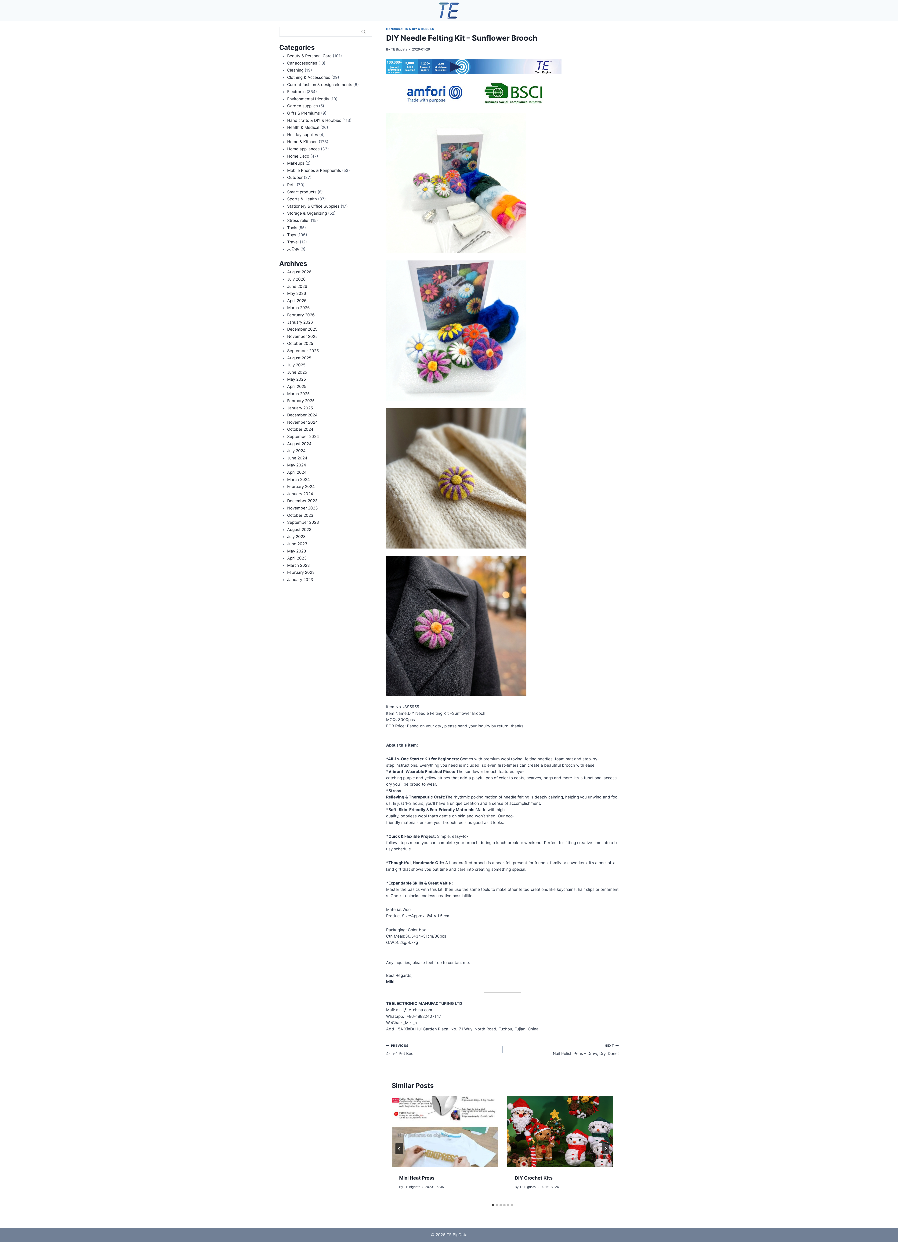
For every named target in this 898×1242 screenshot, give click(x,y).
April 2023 (297, 558)
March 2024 (298, 479)
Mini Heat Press (417, 1178)
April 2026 (297, 300)
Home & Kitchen (302, 141)
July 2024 (296, 450)
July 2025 (296, 365)
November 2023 (302, 508)
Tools (292, 227)
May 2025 (296, 379)
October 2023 (300, 515)
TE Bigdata (399, 49)
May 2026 (296, 293)
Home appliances (303, 149)
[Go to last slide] (399, 1148)
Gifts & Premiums (303, 113)
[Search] (363, 32)
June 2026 (297, 286)
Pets (291, 184)
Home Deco (298, 156)
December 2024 (302, 415)
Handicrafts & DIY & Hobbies (410, 29)
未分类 (293, 249)
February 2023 (301, 572)
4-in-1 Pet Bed (400, 1050)
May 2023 (296, 551)
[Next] (605, 1148)
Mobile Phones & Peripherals (314, 170)
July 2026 (296, 279)
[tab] (493, 1205)
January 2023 (300, 579)
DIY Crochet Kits (534, 1178)
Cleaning (295, 70)
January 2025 (300, 408)
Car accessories (302, 63)
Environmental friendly (308, 99)
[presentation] (445, 1131)
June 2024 (297, 458)
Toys (291, 234)
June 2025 (297, 372)
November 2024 (302, 422)
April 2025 (296, 386)
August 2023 (299, 529)
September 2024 (303, 436)
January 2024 (300, 493)
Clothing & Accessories (308, 77)
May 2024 (296, 465)
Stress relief (298, 220)
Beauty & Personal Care (309, 56)
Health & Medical (303, 127)
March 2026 (298, 307)
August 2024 (299, 443)
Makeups (295, 163)
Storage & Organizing (307, 213)
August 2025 (299, 358)
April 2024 (297, 472)
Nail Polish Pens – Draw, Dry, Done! (586, 1050)
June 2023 (297, 544)
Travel (293, 242)
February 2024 (301, 486)
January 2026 (300, 322)
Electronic (296, 91)
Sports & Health (302, 199)
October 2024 (300, 429)
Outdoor (295, 177)
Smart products (301, 192)
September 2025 (303, 350)
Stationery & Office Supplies (313, 206)
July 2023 (296, 536)
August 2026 (299, 272)
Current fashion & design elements (319, 84)
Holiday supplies (302, 134)
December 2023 (302, 500)
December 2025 (302, 329)
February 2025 (301, 400)
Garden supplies (302, 106)
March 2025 (298, 393)
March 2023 (298, 565)
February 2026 (301, 315)
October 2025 (300, 343)
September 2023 (303, 522)
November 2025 (302, 336)
